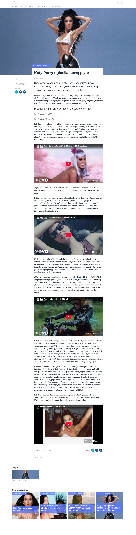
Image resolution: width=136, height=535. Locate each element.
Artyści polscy (26, 6)
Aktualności (16, 6)
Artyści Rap (50, 6)
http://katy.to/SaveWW (43, 114)
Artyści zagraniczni (38, 6)
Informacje (58, 6)
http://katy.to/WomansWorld (45, 119)
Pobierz (36, 484)
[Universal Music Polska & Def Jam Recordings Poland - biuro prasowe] (14, 3)
